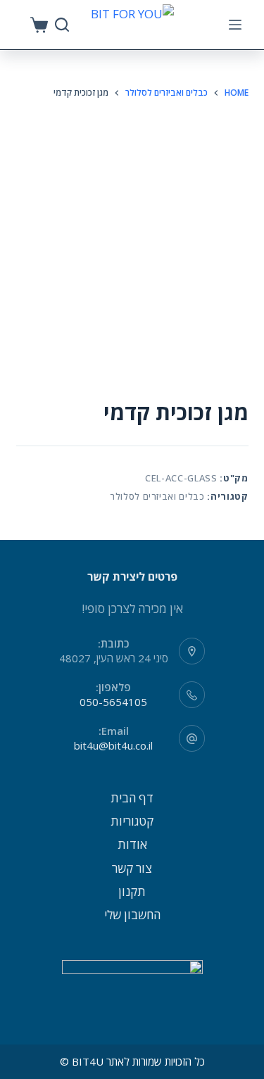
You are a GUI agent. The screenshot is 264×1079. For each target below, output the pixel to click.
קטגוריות (132, 821)
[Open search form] (62, 25)
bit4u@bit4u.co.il (113, 745)
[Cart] (39, 25)
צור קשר (132, 868)
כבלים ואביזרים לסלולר (157, 496)
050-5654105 (113, 702)
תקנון (132, 891)
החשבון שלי (132, 915)
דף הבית (132, 798)
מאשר (132, 1066)
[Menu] (235, 24)
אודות (132, 844)
